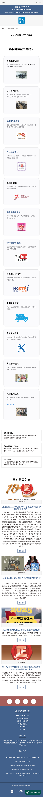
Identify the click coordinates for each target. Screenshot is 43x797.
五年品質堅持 (13, 152)
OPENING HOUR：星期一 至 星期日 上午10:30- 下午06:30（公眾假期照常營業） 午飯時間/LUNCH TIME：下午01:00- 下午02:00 (22, 742)
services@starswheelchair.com (22, 9)
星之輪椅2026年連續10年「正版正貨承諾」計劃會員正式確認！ (21, 508)
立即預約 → (10, 404)
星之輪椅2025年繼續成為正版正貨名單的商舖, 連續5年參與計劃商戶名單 (21, 668)
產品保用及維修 (22, 718)
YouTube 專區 (14, 243)
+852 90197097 (20, 12)
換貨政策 (23, 729)
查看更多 (21, 551)
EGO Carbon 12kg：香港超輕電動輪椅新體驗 (21, 579)
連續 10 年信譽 (13, 121)
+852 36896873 (24, 7)
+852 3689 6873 (24, 761)
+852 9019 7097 (29, 765)
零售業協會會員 (14, 212)
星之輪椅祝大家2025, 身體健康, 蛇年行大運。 (21, 630)
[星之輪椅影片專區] (21, 259)
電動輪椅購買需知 (22, 721)
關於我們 (23, 727)
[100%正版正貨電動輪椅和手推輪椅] (22, 228)
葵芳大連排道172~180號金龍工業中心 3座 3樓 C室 (22, 757)
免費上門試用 (22, 724)
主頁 (3, 28)
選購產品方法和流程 (22, 715)
